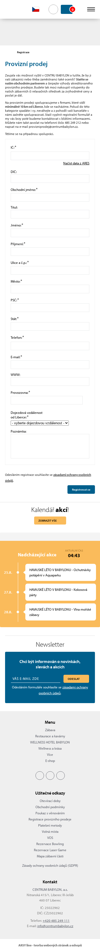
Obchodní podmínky (50, 807)
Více (50, 754)
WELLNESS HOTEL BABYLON (50, 742)
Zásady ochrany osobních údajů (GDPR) (50, 865)
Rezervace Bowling (50, 844)
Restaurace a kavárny (50, 736)
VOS (50, 837)
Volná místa (50, 831)
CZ (39, 9)
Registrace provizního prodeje (50, 819)
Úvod (7, 52)
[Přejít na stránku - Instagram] (50, 775)
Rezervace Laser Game (50, 850)
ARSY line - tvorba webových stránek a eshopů (50, 945)
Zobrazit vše (47, 520)
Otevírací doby (50, 801)
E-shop (50, 760)
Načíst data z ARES (76, 163)
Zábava (50, 730)
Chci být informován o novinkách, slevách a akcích (50, 664)
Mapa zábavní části (50, 856)
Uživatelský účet (81, 9)
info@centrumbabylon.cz (55, 926)
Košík (72, 9)
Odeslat (74, 679)
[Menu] (91, 9)
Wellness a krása (50, 748)
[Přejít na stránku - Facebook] (39, 775)
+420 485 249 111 (56, 920)
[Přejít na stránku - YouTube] (60, 775)
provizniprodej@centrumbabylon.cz (53, 127)
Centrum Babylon (13, 9)
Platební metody (50, 825)
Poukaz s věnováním (50, 813)
